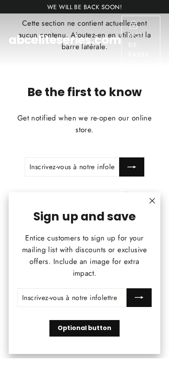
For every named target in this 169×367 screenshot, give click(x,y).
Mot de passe (139, 45)
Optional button (84, 328)
